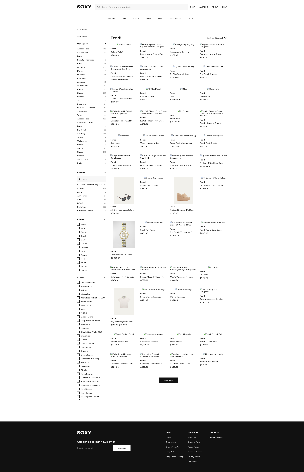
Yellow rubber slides (149, 143)
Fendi (113, 48)
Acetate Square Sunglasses (212, 299)
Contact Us (192, 461)
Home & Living (175, 19)
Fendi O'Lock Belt (208, 341)
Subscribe (122, 448)
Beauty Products (85, 60)
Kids (160, 19)
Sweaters (81, 104)
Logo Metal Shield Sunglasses (122, 165)
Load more (168, 380)
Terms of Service (195, 452)
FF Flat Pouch (147, 96)
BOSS (80, 203)
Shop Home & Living (174, 457)
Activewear (82, 52)
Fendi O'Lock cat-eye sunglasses (152, 76)
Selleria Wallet (116, 52)
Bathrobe (115, 143)
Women (111, 19)
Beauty (193, 19)
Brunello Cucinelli (85, 210)
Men (124, 19)
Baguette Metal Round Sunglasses (212, 54)
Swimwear (82, 111)
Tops (79, 115)
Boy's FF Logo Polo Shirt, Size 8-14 (152, 165)
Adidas (80, 188)
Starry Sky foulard (149, 185)
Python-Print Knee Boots (212, 163)
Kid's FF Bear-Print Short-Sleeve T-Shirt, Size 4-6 (152, 121)
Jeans (80, 137)
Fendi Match (176, 341)
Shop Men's (171, 442)
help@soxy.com (216, 437)
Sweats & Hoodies (86, 108)
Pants (80, 89)
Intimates (81, 78)
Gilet (172, 96)
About (215, 7)
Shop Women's (172, 447)
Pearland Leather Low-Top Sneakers (182, 364)
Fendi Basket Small (119, 341)
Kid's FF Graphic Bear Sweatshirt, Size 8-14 (122, 76)
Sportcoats (82, 159)
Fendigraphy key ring (179, 52)
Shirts (80, 148)
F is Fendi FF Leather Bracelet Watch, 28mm (182, 232)
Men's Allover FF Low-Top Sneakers (152, 277)
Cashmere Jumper (149, 341)
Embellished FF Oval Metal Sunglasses (122, 121)
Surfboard (175, 118)
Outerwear (82, 85)
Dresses (81, 74)
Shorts (80, 96)
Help (224, 7)
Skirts (80, 100)
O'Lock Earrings (177, 297)
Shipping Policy (194, 442)
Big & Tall (81, 130)
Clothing (81, 67)
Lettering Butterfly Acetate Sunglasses (152, 364)
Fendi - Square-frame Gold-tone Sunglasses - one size (212, 123)
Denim (80, 71)
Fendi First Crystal (208, 143)
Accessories (83, 49)
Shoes (136, 19)
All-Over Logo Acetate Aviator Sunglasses (122, 210)
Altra (79, 192)
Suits (79, 163)
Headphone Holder (209, 361)
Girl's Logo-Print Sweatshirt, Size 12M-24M (122, 277)
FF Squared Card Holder (211, 185)
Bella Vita (81, 207)
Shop (192, 7)
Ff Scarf (204, 274)
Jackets (81, 82)
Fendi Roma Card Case (211, 230)
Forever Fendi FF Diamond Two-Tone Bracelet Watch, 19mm (122, 254)
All (78, 29)
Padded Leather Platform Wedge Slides (182, 210)
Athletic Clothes (85, 122)
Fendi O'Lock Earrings (150, 297)
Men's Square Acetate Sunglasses (182, 165)
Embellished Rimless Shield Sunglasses (122, 364)
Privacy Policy (194, 457)
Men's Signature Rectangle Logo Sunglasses (182, 277)
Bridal (79, 63)
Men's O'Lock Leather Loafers (122, 98)
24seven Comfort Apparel (89, 185)
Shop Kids (170, 452)
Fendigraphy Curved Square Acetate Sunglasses (152, 54)
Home (168, 437)
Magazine (203, 7)
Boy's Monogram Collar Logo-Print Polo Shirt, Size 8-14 (122, 321)
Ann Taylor (82, 196)
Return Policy (193, 447)
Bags (148, 19)
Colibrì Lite (205, 96)
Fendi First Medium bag (181, 143)
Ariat (79, 199)
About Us (192, 437)
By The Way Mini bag (180, 74)
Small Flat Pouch (148, 230)
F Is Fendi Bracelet (209, 74)
